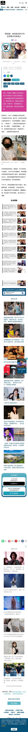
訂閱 (19, 541)
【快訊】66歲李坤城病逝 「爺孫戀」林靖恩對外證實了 (9, 242)
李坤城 (22, 83)
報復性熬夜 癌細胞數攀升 (9, 283)
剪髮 (5, 83)
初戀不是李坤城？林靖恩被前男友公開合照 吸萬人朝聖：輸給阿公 (9, 263)
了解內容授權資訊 (17, 694)
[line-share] (8, 76)
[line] (9, 717)
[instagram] (16, 717)
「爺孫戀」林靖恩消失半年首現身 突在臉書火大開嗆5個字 (9, 235)
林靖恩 (5, 86)
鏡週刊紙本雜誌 (17, 692)
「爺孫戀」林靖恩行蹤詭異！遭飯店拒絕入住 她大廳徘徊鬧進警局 (9, 214)
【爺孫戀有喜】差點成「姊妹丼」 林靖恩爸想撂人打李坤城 (9, 256)
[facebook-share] (4, 76)
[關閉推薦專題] (26, 358)
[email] (20, 717)
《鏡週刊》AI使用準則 (14, 714)
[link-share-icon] (11, 76)
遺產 (13, 83)
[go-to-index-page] (12, 40)
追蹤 (12, 541)
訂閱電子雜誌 (19, 710)
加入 (6, 541)
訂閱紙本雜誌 (3, 2)
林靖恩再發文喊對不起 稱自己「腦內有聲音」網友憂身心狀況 (9, 207)
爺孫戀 (17, 83)
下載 (25, 541)
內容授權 (6, 712)
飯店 (9, 83)
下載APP (12, 712)
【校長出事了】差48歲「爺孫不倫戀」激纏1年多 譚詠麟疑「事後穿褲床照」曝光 (9, 270)
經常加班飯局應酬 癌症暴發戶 (13, 362)
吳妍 (8, 72)
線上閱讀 (14, 703)
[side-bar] (26, 2)
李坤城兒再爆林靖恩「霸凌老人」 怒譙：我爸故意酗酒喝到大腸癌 (9, 221)
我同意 (14, 729)
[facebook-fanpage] (13, 717)
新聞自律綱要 (20, 712)
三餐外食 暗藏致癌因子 (11, 403)
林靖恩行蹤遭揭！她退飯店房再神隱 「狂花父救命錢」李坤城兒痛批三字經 (9, 228)
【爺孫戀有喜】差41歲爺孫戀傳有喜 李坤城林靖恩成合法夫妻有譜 (9, 249)
